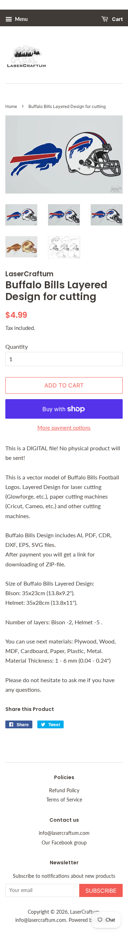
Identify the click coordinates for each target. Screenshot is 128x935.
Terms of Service (64, 800)
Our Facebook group (64, 843)
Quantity (16, 346)
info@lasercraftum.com (64, 833)
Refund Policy (64, 790)
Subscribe (101, 890)
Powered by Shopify (91, 920)
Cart (117, 19)
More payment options (64, 427)
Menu (21, 19)
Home (11, 106)
